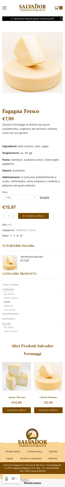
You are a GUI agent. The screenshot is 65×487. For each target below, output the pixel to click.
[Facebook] (11, 235)
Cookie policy (35, 451)
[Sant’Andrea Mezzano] (9, 262)
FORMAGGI (21, 230)
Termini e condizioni (31, 458)
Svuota (44, 197)
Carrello (53, 451)
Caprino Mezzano (16, 397)
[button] (5, 390)
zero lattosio (10, 309)
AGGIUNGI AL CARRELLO (16, 410)
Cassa (9, 458)
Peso (5, 192)
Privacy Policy (13, 451)
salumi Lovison (11, 331)
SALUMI (6, 323)
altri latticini (9, 294)
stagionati (8, 306)
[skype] (21, 235)
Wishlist (53, 458)
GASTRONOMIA (10, 314)
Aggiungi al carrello (34, 216)
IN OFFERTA (8, 319)
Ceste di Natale (10, 284)
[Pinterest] (14, 235)
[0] (62, 8)
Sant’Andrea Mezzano (31, 256)
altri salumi (9, 327)
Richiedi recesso (32, 483)
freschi (32, 230)
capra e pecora (11, 298)
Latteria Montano (48, 397)
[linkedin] (18, 235)
